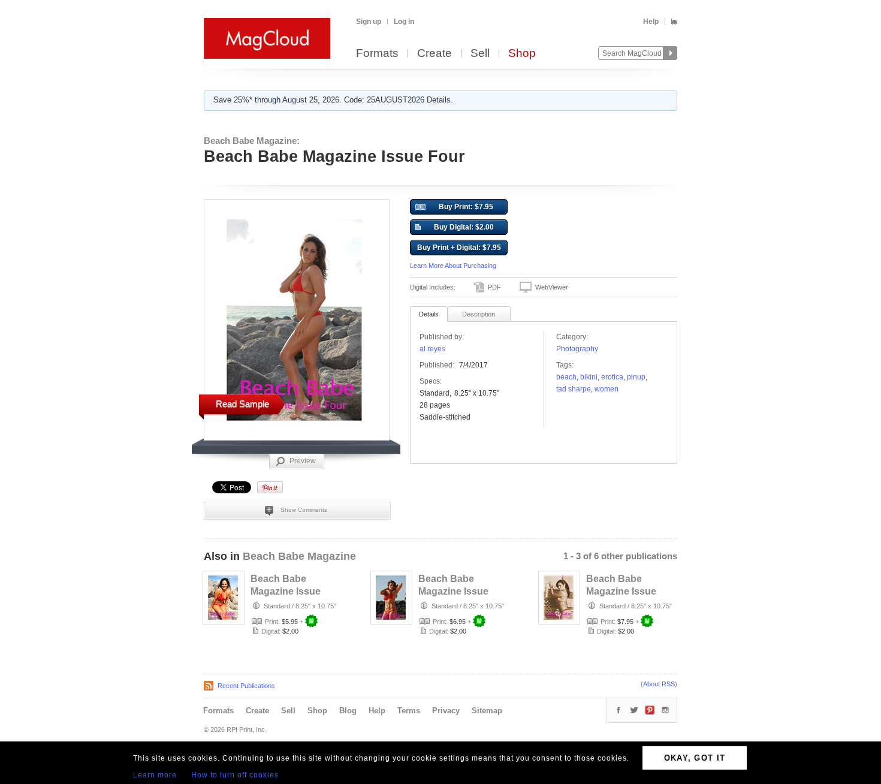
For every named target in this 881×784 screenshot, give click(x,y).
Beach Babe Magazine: (252, 140)
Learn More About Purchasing (453, 265)
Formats (377, 53)
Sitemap (487, 710)
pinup (636, 377)
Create (434, 53)
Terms (408, 710)
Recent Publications (246, 685)
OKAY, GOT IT (695, 757)
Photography (577, 349)
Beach (566, 377)
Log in (404, 21)
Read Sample (242, 404)
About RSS (659, 683)
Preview (302, 461)
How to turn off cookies (235, 775)
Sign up (368, 21)
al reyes (432, 349)
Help (651, 21)
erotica (612, 377)
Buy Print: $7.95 (466, 207)
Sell (480, 53)
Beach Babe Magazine (299, 556)
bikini (589, 377)
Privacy (446, 710)
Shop (522, 53)
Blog (348, 710)
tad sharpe (573, 389)
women (606, 389)
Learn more (155, 775)
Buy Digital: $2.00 (464, 227)
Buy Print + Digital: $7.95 (459, 247)
